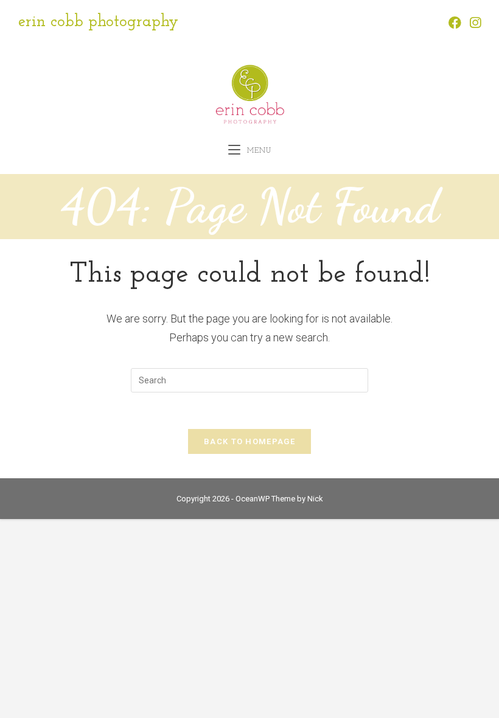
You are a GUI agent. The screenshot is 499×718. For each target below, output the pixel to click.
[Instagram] (473, 22)
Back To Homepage (249, 441)
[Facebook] (455, 22)
